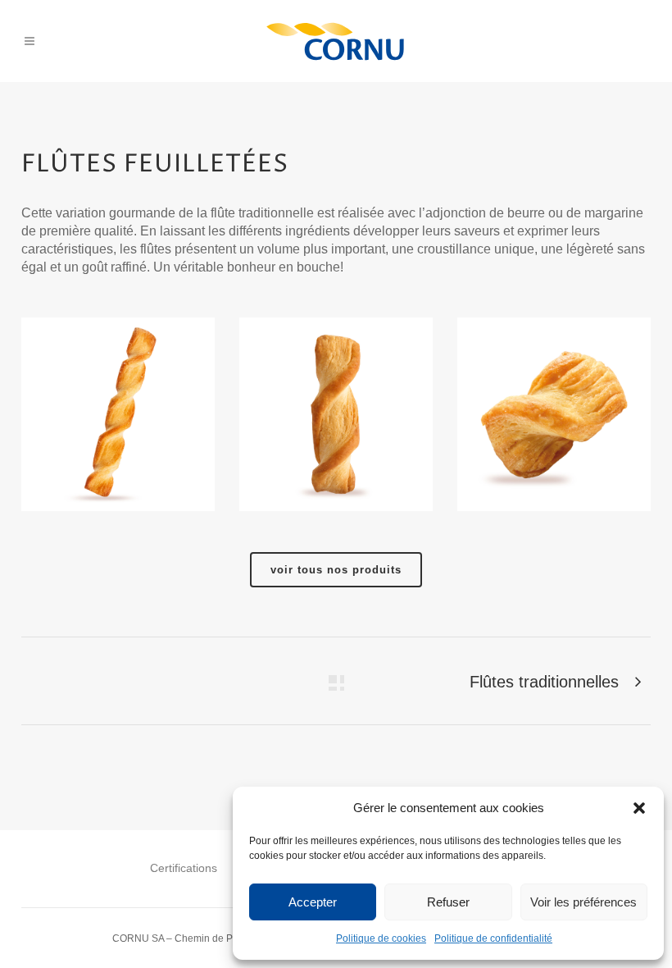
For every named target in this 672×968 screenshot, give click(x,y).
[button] (639, 808)
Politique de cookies (381, 938)
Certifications (183, 867)
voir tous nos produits (336, 570)
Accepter (312, 902)
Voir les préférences (583, 902)
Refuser (448, 902)
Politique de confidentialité (493, 938)
